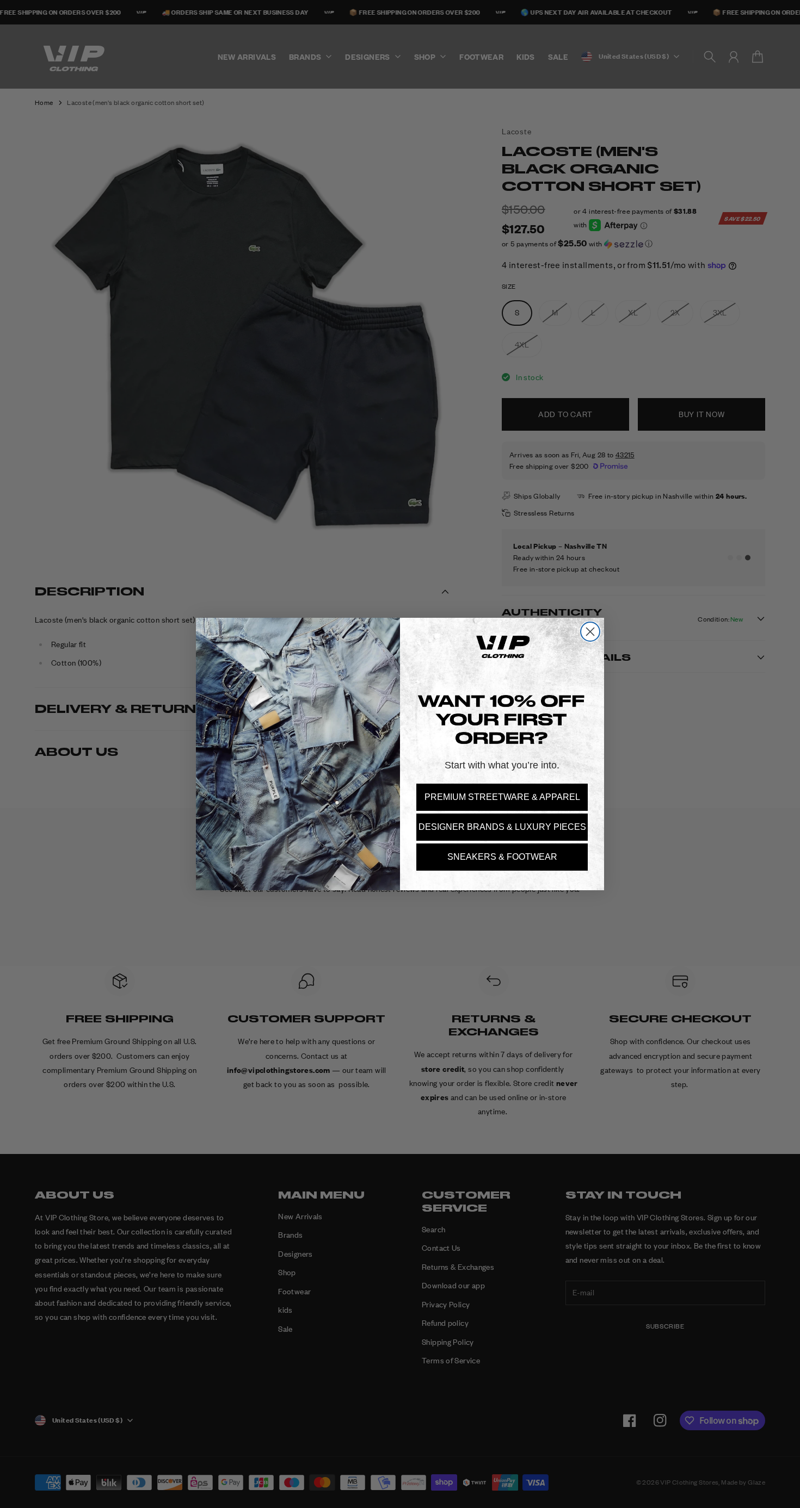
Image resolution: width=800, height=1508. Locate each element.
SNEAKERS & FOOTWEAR (502, 856)
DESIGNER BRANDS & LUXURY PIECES (502, 826)
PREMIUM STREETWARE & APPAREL (502, 797)
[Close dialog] (590, 631)
